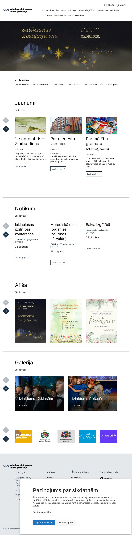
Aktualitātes (48, 10)
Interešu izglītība (86, 10)
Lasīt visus (20, 110)
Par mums (61, 10)
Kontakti (18, 500)
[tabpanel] (66, 46)
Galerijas (61, 84)
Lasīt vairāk (21, 166)
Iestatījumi (124, 5)
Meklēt (111, 5)
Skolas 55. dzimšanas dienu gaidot (103, 84)
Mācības (72, 10)
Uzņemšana (102, 10)
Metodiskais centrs (63, 15)
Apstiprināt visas (44, 522)
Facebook (108, 478)
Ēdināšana (76, 84)
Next (3, 126)
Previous (3, 118)
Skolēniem (47, 15)
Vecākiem (114, 10)
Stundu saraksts (43, 84)
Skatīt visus (20, 215)
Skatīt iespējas (66, 522)
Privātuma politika (42, 512)
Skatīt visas (20, 292)
